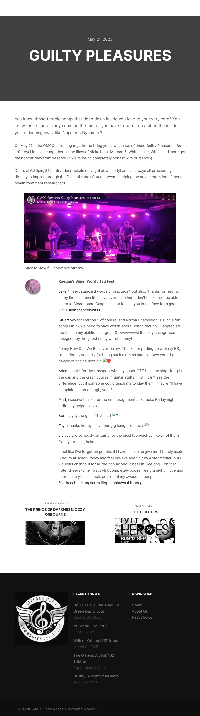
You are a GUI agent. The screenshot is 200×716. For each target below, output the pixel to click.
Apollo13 (91, 709)
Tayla (63, 425)
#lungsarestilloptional (99, 483)
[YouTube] (187, 8)
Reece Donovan (66, 709)
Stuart (64, 320)
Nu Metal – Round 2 (90, 626)
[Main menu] (157, 8)
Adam (63, 371)
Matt (62, 399)
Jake (63, 291)
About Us (140, 611)
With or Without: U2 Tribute (96, 640)
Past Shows (142, 617)
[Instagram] (180, 8)
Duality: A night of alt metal (96, 676)
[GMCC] (22, 8)
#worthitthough (131, 483)
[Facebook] (172, 8)
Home (137, 605)
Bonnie (65, 415)
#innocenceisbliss (84, 310)
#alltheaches (69, 483)
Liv (61, 435)
